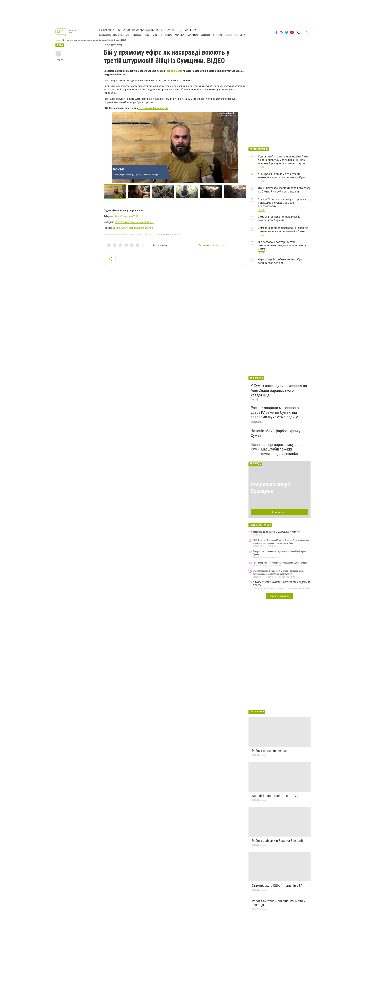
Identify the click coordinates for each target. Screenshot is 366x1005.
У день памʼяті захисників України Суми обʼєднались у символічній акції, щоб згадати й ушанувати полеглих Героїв (283, 160)
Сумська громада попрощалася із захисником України (279, 218)
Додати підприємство (279, 596)
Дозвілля (137, 35)
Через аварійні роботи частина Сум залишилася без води (280, 261)
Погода (147, 35)
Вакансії (228, 35)
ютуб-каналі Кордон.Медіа (153, 108)
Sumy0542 (59, 59)
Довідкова (205, 35)
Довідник (189, 30)
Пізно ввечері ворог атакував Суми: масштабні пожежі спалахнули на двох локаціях (275, 449)
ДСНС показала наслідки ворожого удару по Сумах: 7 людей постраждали (284, 189)
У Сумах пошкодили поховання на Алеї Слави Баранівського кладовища (279, 390)
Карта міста (180, 35)
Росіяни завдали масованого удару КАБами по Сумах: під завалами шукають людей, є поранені (275, 414)
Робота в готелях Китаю (269, 751)
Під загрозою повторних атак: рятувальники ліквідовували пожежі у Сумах (282, 245)
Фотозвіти (217, 35)
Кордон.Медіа (174, 70)
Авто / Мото (192, 35)
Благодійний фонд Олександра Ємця (115, 35)
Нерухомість (166, 35)
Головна (108, 30)
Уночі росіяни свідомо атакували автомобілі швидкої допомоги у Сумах (282, 175)
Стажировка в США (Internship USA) (278, 886)
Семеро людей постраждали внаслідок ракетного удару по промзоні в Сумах (283, 229)
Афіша (156, 35)
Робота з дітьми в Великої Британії (277, 841)
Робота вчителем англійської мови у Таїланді (278, 903)
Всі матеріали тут (279, 512)
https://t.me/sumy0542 (126, 216)
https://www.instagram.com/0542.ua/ (134, 222)
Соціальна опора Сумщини (140, 30)
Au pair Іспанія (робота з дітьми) (276, 796)
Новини (170, 30)
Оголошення (239, 35)
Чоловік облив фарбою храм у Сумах (275, 433)
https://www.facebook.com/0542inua (133, 227)
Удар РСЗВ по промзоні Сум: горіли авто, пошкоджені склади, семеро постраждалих (284, 203)
